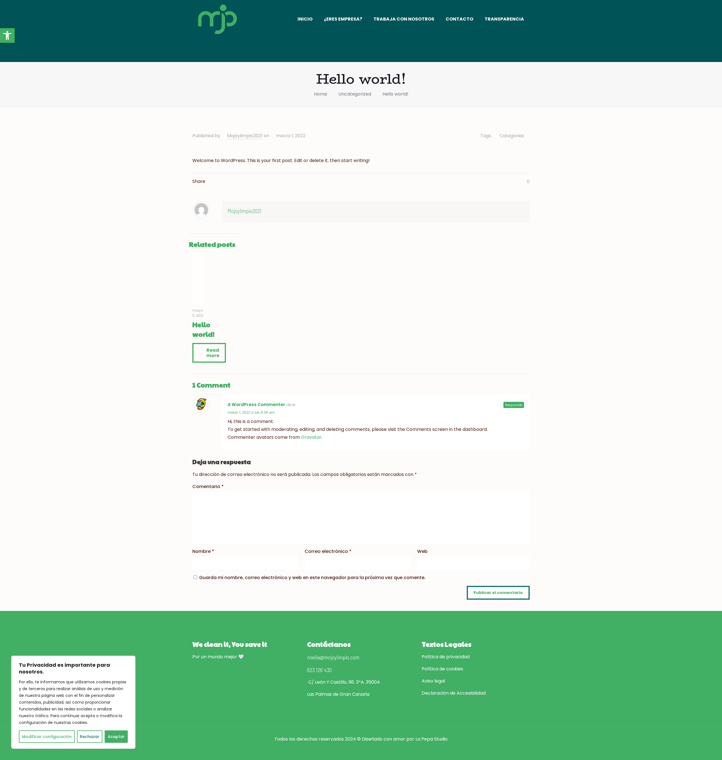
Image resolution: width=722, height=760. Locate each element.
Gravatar (311, 437)
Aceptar (116, 736)
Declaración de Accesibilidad (454, 693)
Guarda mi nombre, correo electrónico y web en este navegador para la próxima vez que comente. (312, 577)
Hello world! (395, 94)
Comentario (208, 486)
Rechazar (89, 736)
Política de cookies (442, 669)
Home (320, 94)
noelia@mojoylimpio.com (333, 657)
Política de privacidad (446, 656)
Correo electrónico (328, 551)
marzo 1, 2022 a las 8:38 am (251, 412)
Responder (513, 405)
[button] (7, 35)
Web (422, 551)
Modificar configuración (47, 736)
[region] (73, 702)
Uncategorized (354, 94)
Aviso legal (433, 681)
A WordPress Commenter (256, 404)
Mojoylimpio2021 (245, 135)
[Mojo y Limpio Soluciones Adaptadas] (217, 19)
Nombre (203, 551)
